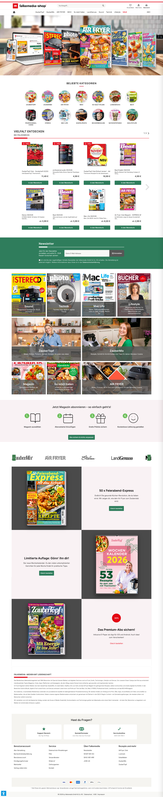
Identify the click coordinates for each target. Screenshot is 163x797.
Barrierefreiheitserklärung (23, 754)
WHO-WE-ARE (89, 757)
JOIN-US (87, 761)
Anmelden (118, 253)
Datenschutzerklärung (91, 262)
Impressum (101, 794)
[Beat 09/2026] (66, 199)
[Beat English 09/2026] (128, 154)
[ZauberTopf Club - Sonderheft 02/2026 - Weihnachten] (35, 155)
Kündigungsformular (21, 761)
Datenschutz (88, 794)
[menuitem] (81, 5)
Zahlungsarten (54, 764)
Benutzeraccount (20, 757)
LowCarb (122, 754)
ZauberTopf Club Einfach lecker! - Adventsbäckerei (97, 171)
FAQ (50, 754)
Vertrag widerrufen (20, 768)
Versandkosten (54, 757)
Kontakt (51, 768)
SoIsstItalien (123, 757)
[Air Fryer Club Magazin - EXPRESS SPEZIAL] (128, 199)
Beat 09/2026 (58, 215)
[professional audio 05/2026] (66, 154)
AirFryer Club (123, 750)
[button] (3, 793)
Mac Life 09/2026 (90, 216)
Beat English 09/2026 (122, 170)
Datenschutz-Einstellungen (58, 750)
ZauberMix (122, 761)
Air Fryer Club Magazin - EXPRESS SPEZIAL (128, 215)
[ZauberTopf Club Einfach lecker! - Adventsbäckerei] (97, 155)
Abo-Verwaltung (19, 750)
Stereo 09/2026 (27, 215)
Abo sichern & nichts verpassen (81, 437)
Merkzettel (17, 764)
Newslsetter (88, 750)
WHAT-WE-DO (89, 754)
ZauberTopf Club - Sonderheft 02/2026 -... (35, 171)
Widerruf (52, 761)
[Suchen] (103, 5)
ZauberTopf (123, 764)
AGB (94, 794)
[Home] (14, 12)
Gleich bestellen (116, 508)
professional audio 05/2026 (62, 170)
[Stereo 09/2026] (35, 199)
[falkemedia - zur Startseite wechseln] (29, 6)
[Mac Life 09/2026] (97, 200)
